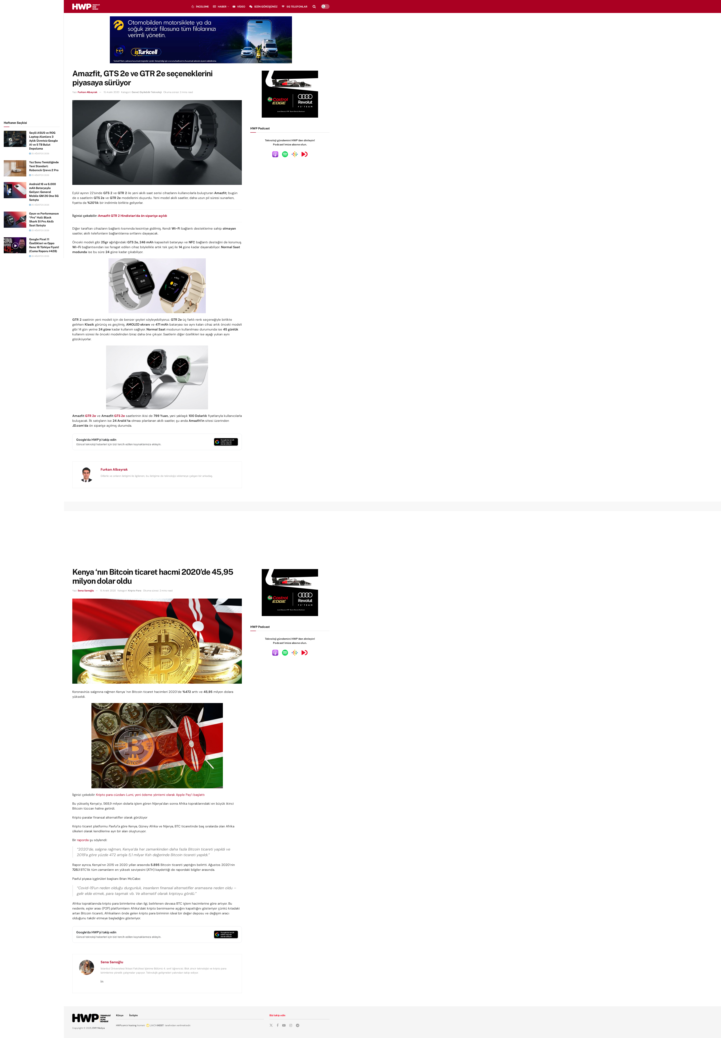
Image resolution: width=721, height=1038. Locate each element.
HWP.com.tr (122, 1025)
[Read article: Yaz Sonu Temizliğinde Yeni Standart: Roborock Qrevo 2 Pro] (15, 168)
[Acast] (304, 154)
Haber (222, 6)
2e (93, 416)
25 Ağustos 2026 (40, 153)
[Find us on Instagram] (290, 1025)
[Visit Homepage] (86, 7)
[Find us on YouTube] (284, 1025)
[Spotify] (285, 154)
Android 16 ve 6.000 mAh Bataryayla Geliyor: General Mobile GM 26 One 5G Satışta (44, 191)
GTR (88, 416)
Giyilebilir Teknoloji (151, 92)
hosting (133, 1025)
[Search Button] (314, 6)
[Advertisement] (32, 59)
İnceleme (202, 6)
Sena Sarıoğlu (86, 590)
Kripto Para (134, 590)
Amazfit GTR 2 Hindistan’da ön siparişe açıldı (132, 216)
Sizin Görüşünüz (266, 6)
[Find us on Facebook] (277, 1025)
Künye (120, 1015)
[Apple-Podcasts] (275, 154)
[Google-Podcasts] (295, 154)
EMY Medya (98, 1028)
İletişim (133, 1015)
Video (241, 6)
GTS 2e (119, 416)
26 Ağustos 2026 (40, 256)
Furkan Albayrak (87, 92)
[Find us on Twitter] (271, 1025)
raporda (83, 840)
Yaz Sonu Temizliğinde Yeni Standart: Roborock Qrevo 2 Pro (44, 166)
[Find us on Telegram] (297, 1025)
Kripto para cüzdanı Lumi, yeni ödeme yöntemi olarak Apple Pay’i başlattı (150, 795)
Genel (135, 92)
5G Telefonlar (297, 6)
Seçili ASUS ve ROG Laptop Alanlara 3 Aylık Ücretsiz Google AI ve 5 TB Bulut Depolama (43, 140)
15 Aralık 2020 (111, 92)
